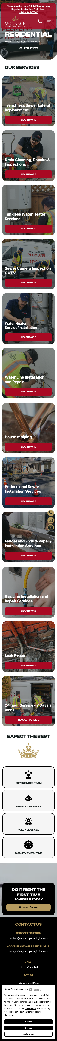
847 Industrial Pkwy (28, 983)
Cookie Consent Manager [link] (15, 989)
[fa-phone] (39, 23)
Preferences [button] (10, 1015)
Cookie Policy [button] (30, 1008)
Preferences (28, 1034)
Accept (28, 1022)
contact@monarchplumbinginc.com (28, 938)
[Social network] (51, 527)
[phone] (51, 513)
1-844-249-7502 (28, 966)
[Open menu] (49, 22)
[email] (51, 520)
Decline (28, 1028)
